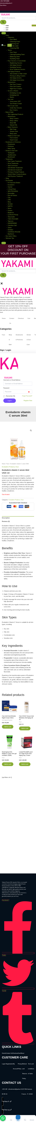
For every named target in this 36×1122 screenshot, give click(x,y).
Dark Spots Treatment (15, 161)
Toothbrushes (12, 155)
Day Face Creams (15, 84)
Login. (4, 1064)
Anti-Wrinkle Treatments (15, 168)
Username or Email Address (11, 380)
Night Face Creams (16, 88)
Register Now (28, 400)
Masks (12, 97)
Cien (9, 197)
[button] (0, 280)
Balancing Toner (15, 56)
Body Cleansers (13, 127)
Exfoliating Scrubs (15, 93)
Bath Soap (13, 129)
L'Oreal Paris (12, 189)
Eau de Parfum (12, 195)
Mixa (9, 202)
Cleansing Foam (15, 41)
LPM (9, 200)
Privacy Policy (20, 1066)
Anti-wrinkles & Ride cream (18, 73)
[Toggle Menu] (3, 33)
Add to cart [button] (7, 726)
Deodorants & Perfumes (13, 142)
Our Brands (9, 180)
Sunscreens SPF (15, 101)
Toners (10, 50)
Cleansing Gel (14, 44)
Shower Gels (14, 131)
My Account (9, 38)
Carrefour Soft (12, 225)
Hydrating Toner (15, 58)
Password (6, 388)
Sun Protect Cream (16, 103)
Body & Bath (9, 112)
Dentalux (10, 229)
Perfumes (11, 146)
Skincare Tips (10, 238)
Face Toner (13, 52)
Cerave (10, 210)
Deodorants (11, 144)
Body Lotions (14, 120)
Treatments (9, 159)
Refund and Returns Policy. (24, 1071)
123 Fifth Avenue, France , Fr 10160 (27, 1091)
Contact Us (9, 36)
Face (7, 35)
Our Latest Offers (11, 236)
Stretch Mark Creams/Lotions (17, 174)
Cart (7, 30)
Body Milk (13, 123)
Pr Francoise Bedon (14, 182)
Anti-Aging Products (14, 71)
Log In (10, 400)
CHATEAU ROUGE (14, 232)
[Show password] (29, 392)
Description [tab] (6, 518)
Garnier (10, 187)
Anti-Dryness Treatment (15, 176)
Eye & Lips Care (13, 106)
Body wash (13, 133)
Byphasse (11, 234)
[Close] (3, 243)
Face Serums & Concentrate (17, 61)
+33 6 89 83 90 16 (4, 1091)
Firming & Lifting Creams (17, 76)
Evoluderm (11, 185)
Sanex (10, 227)
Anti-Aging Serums (16, 65)
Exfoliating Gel (14, 95)
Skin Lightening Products (15, 114)
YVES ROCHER (13, 219)
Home (7, 25)
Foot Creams (14, 138)
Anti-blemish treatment (15, 170)
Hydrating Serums (15, 67)
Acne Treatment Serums (17, 69)
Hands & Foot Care (14, 135)
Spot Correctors (13, 165)
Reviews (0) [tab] (6, 521)
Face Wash (13, 39)
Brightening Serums (16, 63)
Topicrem (10, 221)
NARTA (10, 206)
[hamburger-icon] (34, 25)
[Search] (3, 22)
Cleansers (11, 37)
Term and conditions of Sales (31, 1068)
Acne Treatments (13, 163)
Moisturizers (11, 82)
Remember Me (10, 396)
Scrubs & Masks (13, 91)
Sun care (10, 99)
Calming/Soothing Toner (17, 54)
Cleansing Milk (14, 48)
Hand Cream (14, 140)
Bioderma (11, 212)
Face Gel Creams (15, 86)
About (7, 34)
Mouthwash (11, 157)
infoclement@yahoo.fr (15, 1089)
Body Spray (11, 148)
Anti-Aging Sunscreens (17, 80)
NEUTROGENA (13, 191)
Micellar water (14, 46)
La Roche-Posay (13, 214)
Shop (7, 28)
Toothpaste (11, 153)
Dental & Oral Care (11, 150)
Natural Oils (13, 125)
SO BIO (10, 204)
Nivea (9, 208)
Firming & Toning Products (16, 172)
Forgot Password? (27, 396)
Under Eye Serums (16, 108)
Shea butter (11, 217)
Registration (9, 1064)
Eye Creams (14, 110)
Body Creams (14, 118)
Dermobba (11, 193)
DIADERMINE (12, 223)
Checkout (8, 32)
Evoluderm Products (8, 467)
